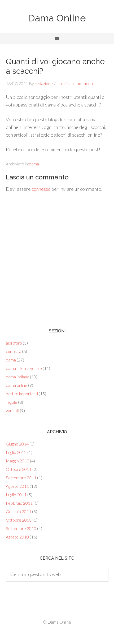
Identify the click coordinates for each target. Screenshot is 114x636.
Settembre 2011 (21, 477)
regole (11, 402)
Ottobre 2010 (19, 519)
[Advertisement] (57, 256)
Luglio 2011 (16, 494)
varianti (12, 410)
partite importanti (22, 393)
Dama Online (57, 18)
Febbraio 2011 (19, 502)
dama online (16, 385)
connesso (41, 189)
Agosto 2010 (17, 536)
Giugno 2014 (17, 443)
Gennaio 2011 (18, 511)
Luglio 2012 (16, 452)
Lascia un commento (75, 83)
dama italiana (17, 376)
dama (34, 163)
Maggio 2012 (17, 460)
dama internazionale (24, 368)
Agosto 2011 (17, 486)
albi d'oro (14, 342)
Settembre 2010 (21, 528)
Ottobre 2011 (19, 469)
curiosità (13, 351)
